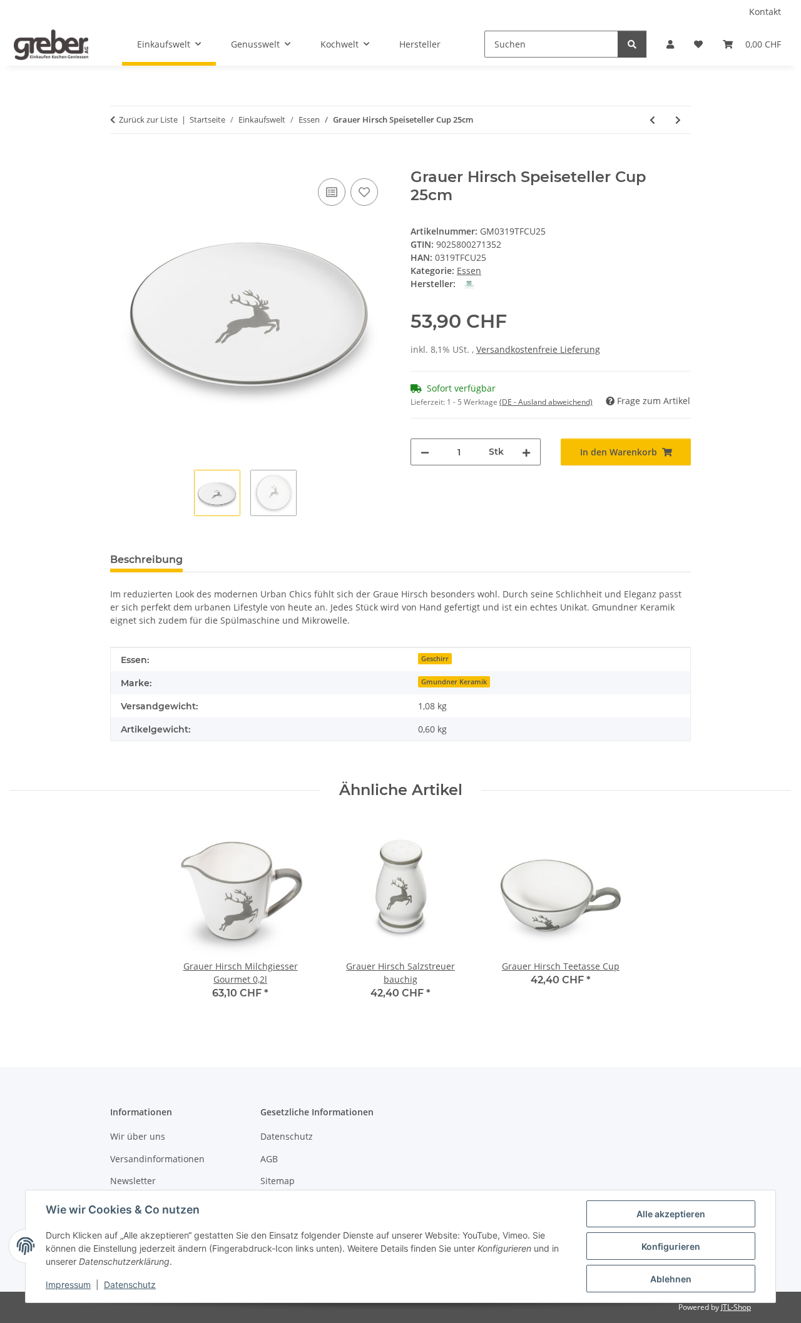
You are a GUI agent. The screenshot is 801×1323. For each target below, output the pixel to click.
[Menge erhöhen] (526, 452)
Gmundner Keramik (454, 681)
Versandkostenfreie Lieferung (538, 349)
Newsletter (133, 1181)
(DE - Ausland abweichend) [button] (546, 402)
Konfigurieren (670, 1246)
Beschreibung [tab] (146, 559)
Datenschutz (130, 1284)
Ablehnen (670, 1279)
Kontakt (765, 12)
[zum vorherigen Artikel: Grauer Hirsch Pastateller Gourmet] (652, 119)
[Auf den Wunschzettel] (364, 192)
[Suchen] (632, 44)
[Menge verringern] (425, 452)
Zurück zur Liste (148, 119)
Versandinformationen (157, 1159)
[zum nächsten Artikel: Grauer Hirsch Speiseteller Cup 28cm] (678, 119)
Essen (469, 270)
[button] (670, 44)
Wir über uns (137, 1136)
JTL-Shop (736, 1307)
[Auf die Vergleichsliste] (331, 192)
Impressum (68, 1284)
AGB (269, 1159)
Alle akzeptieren (670, 1214)
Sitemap (277, 1181)
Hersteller (420, 44)
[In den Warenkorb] (120, 161)
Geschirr (435, 658)
